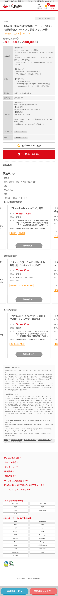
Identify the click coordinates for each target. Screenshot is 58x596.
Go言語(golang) (42, 545)
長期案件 (7, 198)
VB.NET (15, 531)
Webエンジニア (21, 138)
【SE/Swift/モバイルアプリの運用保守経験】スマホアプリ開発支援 (28, 317)
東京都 (11, 182)
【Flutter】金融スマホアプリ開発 (26, 208)
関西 (15, 510)
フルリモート (16, 503)
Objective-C (15, 552)
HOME (6, 440)
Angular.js (42, 538)
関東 (6, 182)
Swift (23, 132)
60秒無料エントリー (43, 591)
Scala (15, 548)
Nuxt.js (42, 542)
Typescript (42, 535)
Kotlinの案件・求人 (30, 440)
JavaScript (42, 521)
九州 (15, 513)
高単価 (15, 198)
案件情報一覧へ (14, 591)
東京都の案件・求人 (44, 440)
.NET (15, 528)
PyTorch (15, 555)
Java (15, 521)
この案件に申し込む (30, 154)
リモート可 (23, 198)
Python (42, 524)
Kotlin (17, 132)
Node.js (15, 538)
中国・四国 (42, 510)
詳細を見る (28, 245)
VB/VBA (42, 552)
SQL (15, 535)
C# (42, 528)
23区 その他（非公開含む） (26, 182)
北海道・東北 (42, 503)
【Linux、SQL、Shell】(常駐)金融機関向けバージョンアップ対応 (27, 263)
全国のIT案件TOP (16, 440)
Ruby (42, 531)
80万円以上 (8, 190)
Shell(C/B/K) (42, 548)
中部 (42, 507)
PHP (15, 524)
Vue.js (16, 542)
